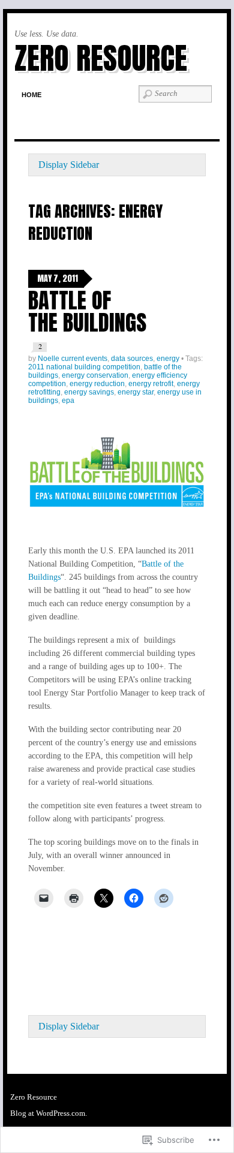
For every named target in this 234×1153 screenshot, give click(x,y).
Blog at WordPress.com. (48, 1113)
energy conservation (95, 375)
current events (84, 358)
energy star (136, 392)
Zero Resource (100, 57)
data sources (132, 358)
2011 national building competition (84, 367)
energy (168, 358)
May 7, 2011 (57, 278)
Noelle (48, 358)
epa (68, 400)
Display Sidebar (68, 164)
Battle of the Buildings (87, 311)
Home (31, 94)
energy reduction (97, 384)
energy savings (89, 392)
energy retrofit (150, 384)
